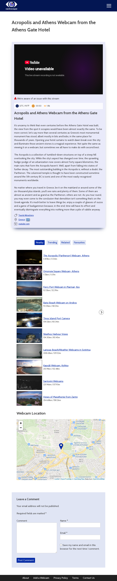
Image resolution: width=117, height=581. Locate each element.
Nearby (39, 242)
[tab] (40, 242)
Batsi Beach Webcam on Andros (60, 302)
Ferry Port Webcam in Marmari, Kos (61, 287)
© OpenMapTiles (78, 479)
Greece (21, 219)
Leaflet (56, 479)
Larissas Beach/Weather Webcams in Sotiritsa (66, 349)
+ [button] (21, 423)
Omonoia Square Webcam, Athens (61, 271)
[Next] (101, 312)
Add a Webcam (41, 577)
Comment (22, 520)
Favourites (79, 242)
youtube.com (24, 224)
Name (64, 520)
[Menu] (109, 5)
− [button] (21, 428)
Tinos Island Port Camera (56, 318)
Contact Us (89, 577)
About (25, 577)
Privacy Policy (60, 577)
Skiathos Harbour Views (55, 334)
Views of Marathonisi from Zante (60, 396)
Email (63, 532)
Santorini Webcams (53, 381)
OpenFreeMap (66, 479)
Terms (75, 577)
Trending (52, 242)
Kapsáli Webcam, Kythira (55, 365)
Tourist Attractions (26, 215)
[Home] (11, 9)
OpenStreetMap (99, 479)
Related (65, 242)
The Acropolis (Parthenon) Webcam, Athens (66, 255)
